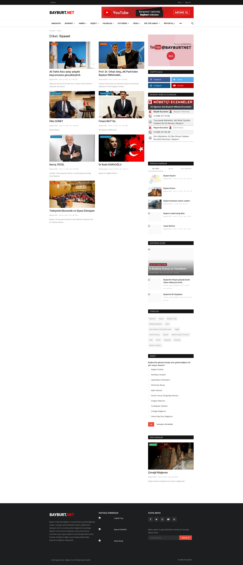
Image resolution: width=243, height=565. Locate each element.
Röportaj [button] (169, 23)
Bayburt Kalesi (169, 188)
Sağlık (177, 329)
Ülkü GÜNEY (56, 121)
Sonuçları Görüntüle (165, 424)
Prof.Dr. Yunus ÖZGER (171, 285)
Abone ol (185, 537)
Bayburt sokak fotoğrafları (174, 213)
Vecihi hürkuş (154, 334)
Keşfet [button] (93, 23)
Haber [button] (82, 23)
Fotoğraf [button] (123, 23)
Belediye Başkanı (155, 324)
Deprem (177, 340)
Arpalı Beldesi (169, 226)
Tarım (158, 340)
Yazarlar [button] (107, 23)
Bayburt (152, 318)
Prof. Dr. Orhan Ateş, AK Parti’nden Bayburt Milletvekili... (118, 73)
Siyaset (165, 334)
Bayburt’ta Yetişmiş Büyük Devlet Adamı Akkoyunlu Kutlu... (176, 281)
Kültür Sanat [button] (151, 23)
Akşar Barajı (118, 541)
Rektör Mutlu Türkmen (180, 334)
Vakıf (167, 324)
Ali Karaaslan (103, 79)
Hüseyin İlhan (154, 272)
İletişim (53, 2)
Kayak (161, 318)
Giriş (179, 2)
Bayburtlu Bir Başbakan (172, 294)
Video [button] (136, 23)
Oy (151, 424)
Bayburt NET (53, 79)
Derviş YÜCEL (56, 164)
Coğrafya (167, 340)
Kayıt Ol (187, 2)
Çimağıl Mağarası (158, 472)
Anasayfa (56, 23)
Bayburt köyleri (169, 176)
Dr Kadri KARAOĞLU (110, 164)
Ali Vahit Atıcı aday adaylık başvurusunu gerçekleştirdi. (65, 73)
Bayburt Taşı (171, 318)
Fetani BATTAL (107, 121)
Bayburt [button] (69, 23)
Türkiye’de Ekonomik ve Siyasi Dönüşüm (72, 210)
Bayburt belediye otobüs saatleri (176, 201)
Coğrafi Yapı (118, 518)
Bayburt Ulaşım (155, 345)
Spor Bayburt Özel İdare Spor (160, 329)
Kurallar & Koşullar (185, 560)
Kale (151, 340)
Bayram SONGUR (120, 529)
